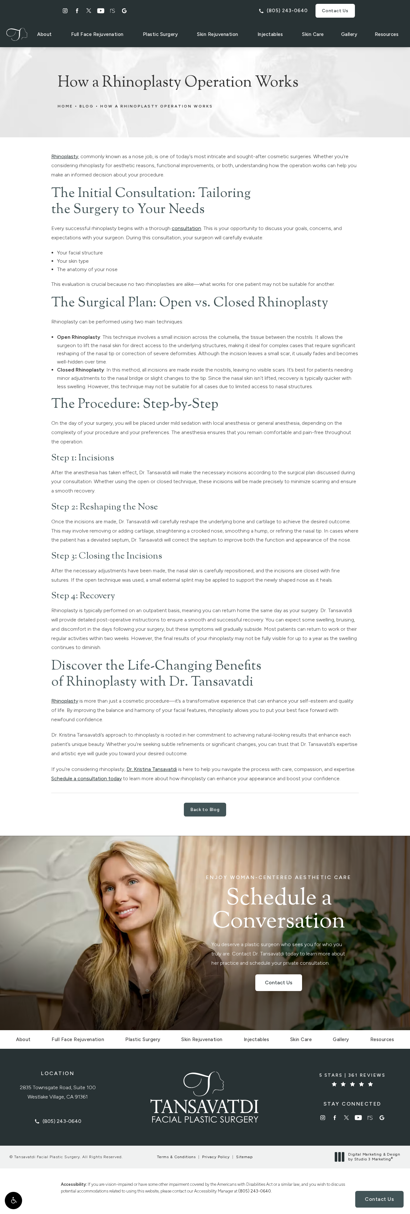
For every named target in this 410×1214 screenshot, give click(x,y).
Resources (387, 34)
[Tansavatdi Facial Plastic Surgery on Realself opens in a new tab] (112, 10)
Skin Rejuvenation (217, 34)
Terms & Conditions (176, 1157)
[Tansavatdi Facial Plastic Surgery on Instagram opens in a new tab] (65, 10)
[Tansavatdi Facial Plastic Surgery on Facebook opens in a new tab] (77, 10)
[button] (13, 1200)
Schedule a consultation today (86, 778)
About (44, 34)
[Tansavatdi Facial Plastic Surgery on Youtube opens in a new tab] (100, 10)
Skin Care (313, 34)
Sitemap (244, 1157)
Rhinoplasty (64, 156)
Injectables (270, 34)
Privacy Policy (216, 1157)
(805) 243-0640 (254, 1191)
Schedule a (278, 904)
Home (65, 106)
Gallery (349, 34)
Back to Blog (205, 809)
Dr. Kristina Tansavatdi (152, 769)
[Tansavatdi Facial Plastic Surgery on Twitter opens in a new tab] (89, 10)
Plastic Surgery (160, 34)
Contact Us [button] (379, 1199)
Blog (86, 106)
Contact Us (335, 10)
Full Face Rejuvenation (97, 34)
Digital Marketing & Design (374, 1157)
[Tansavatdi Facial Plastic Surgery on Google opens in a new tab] (124, 10)
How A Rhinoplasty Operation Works (156, 106)
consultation (186, 228)
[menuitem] (65, 10)
